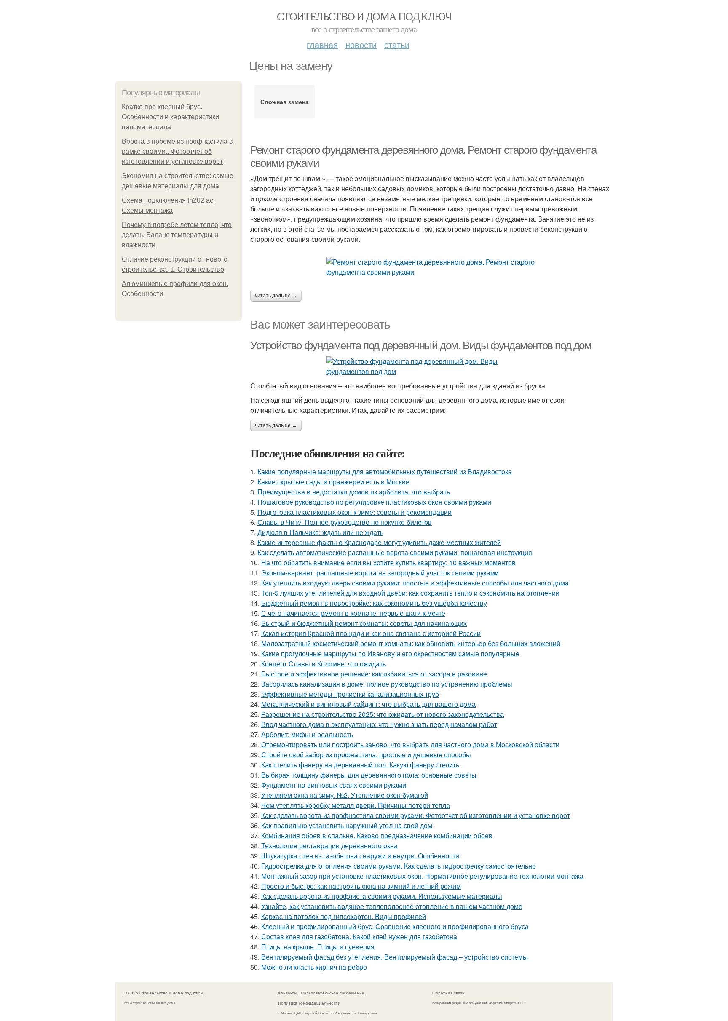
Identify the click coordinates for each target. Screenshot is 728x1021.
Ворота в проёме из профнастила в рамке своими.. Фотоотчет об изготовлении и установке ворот (177, 151)
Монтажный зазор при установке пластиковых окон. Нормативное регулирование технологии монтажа (422, 876)
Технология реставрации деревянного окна (329, 845)
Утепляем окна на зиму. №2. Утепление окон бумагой (344, 795)
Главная (322, 44)
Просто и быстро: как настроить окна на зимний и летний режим (361, 886)
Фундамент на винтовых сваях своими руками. (334, 785)
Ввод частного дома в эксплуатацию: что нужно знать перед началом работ (379, 724)
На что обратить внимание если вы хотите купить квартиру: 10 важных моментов (388, 562)
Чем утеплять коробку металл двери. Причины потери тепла (355, 805)
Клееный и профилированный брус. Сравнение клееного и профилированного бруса (395, 926)
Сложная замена (284, 101)
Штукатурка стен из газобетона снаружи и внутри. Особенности (360, 856)
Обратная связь (448, 993)
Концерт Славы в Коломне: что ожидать (323, 663)
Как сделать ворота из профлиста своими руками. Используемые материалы (381, 896)
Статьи (397, 44)
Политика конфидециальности (309, 1003)
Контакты (287, 993)
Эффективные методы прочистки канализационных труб (350, 694)
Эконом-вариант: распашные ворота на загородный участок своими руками (380, 572)
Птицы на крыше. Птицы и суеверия (318, 947)
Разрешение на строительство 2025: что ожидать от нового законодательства (382, 714)
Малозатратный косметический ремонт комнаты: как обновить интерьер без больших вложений (410, 643)
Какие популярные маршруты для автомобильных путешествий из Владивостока (384, 471)
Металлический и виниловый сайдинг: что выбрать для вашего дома (368, 704)
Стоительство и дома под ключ (364, 16)
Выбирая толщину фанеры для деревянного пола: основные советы (368, 775)
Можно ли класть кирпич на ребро (314, 967)
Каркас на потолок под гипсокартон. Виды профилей (343, 916)
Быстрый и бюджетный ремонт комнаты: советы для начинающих (364, 623)
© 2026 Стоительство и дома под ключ (163, 993)
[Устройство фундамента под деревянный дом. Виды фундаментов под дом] (431, 366)
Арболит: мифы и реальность (307, 734)
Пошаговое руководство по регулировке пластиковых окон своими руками (374, 502)
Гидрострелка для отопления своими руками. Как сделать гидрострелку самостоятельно (398, 866)
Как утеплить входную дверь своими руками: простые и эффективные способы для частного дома (415, 583)
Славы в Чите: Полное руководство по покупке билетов (344, 522)
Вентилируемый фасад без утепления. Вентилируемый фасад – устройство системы (394, 957)
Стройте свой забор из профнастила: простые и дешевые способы (366, 754)
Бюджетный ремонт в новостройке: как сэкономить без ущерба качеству (374, 603)
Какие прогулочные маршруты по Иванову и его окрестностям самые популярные (390, 653)
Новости (361, 44)
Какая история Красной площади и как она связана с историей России (371, 633)
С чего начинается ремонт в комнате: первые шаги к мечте (353, 613)
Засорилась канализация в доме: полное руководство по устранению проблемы (386, 684)
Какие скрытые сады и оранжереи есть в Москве (333, 481)
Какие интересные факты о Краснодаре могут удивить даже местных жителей (379, 542)
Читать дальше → (276, 296)
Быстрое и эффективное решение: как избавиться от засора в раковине (374, 674)
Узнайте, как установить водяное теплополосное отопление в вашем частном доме (391, 906)
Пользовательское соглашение (332, 993)
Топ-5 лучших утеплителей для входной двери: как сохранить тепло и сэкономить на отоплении (410, 593)
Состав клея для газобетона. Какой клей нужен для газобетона (359, 936)
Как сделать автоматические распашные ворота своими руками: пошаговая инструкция (394, 552)
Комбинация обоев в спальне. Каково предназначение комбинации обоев (376, 835)
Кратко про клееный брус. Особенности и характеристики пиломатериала (170, 117)
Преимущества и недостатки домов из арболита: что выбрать (353, 492)
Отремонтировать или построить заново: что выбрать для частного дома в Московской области (410, 744)
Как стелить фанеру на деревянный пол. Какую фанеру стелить (360, 765)
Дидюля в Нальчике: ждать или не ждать (320, 532)
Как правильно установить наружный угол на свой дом (346, 825)
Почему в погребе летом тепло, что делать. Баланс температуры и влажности (177, 235)
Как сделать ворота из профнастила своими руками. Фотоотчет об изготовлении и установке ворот (415, 815)
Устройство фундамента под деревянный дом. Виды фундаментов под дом (421, 345)
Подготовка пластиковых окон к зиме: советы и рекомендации (354, 512)
